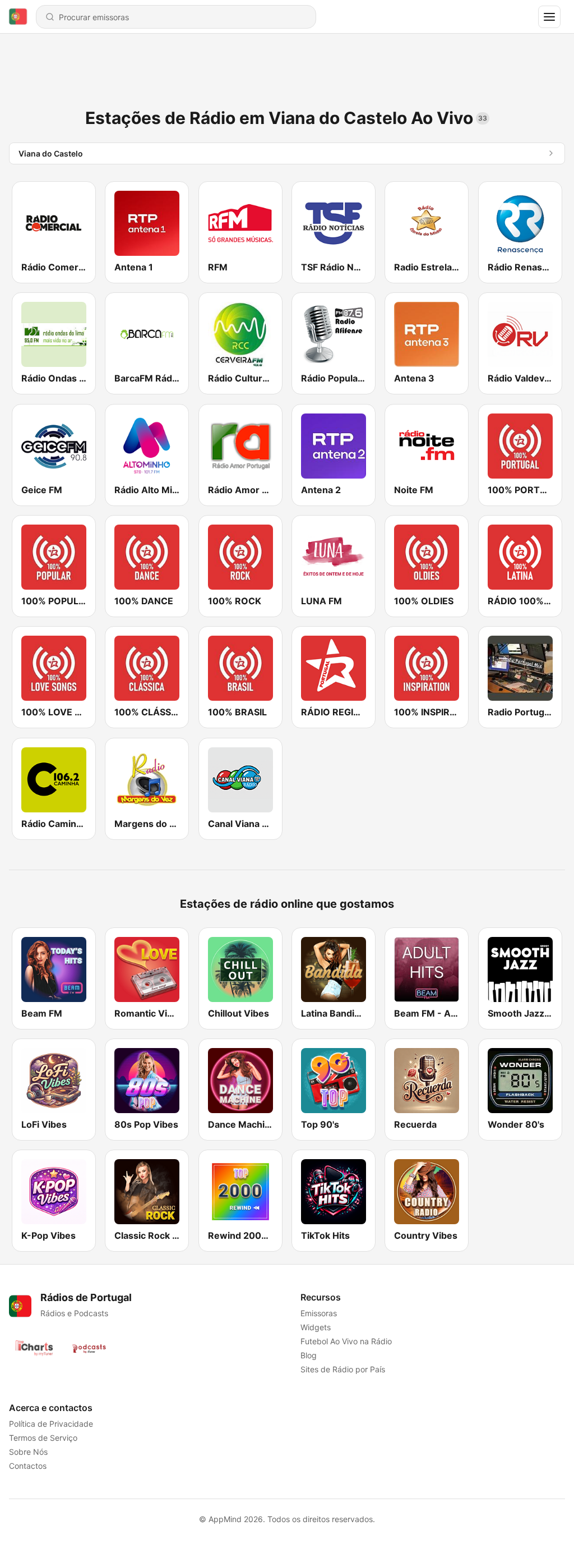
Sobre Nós (28, 1451)
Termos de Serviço (43, 1437)
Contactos (28, 1466)
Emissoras (318, 1313)
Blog (308, 1355)
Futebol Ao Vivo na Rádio (346, 1341)
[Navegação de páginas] (549, 17)
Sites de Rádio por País (342, 1369)
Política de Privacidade (51, 1423)
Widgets (315, 1327)
